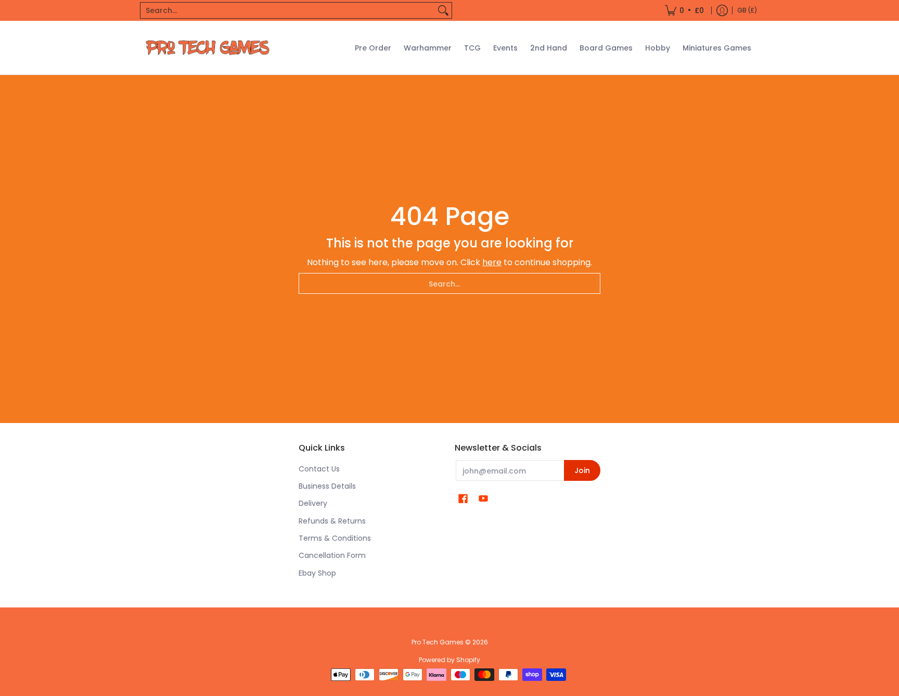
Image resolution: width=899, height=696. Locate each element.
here (492, 262)
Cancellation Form (332, 555)
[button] (463, 499)
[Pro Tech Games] (208, 47)
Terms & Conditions (335, 538)
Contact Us (319, 469)
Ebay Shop (317, 573)
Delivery (313, 503)
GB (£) (747, 10)
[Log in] (722, 10)
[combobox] (287, 10)
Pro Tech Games (438, 642)
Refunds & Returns (332, 521)
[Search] (443, 10)
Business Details (327, 486)
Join (582, 470)
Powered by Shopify (449, 659)
